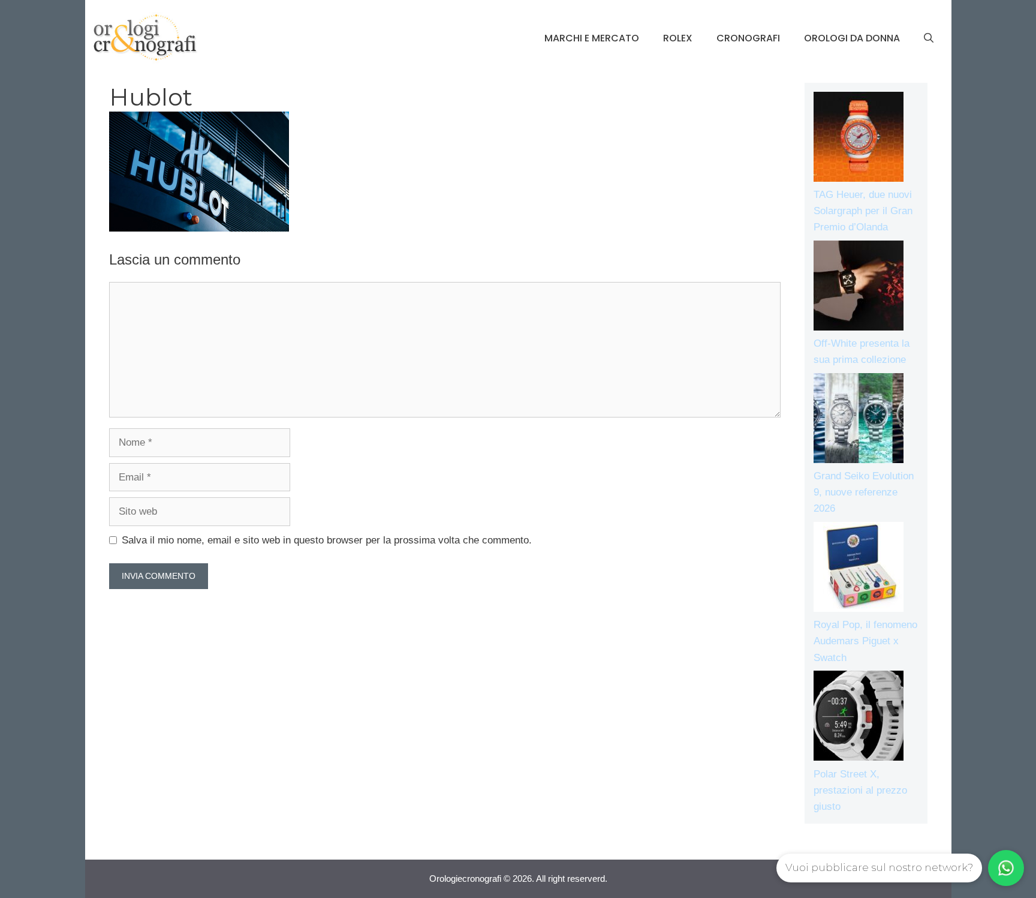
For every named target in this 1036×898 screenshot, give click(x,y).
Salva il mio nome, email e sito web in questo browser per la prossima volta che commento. (327, 540)
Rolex (677, 38)
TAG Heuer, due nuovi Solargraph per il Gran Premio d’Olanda (863, 211)
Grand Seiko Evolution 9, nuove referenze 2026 (864, 492)
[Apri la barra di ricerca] (928, 38)
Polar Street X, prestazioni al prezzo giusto (860, 790)
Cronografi (748, 38)
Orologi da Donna (852, 38)
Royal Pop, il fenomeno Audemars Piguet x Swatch (865, 641)
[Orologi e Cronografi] (145, 37)
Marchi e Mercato (591, 38)
